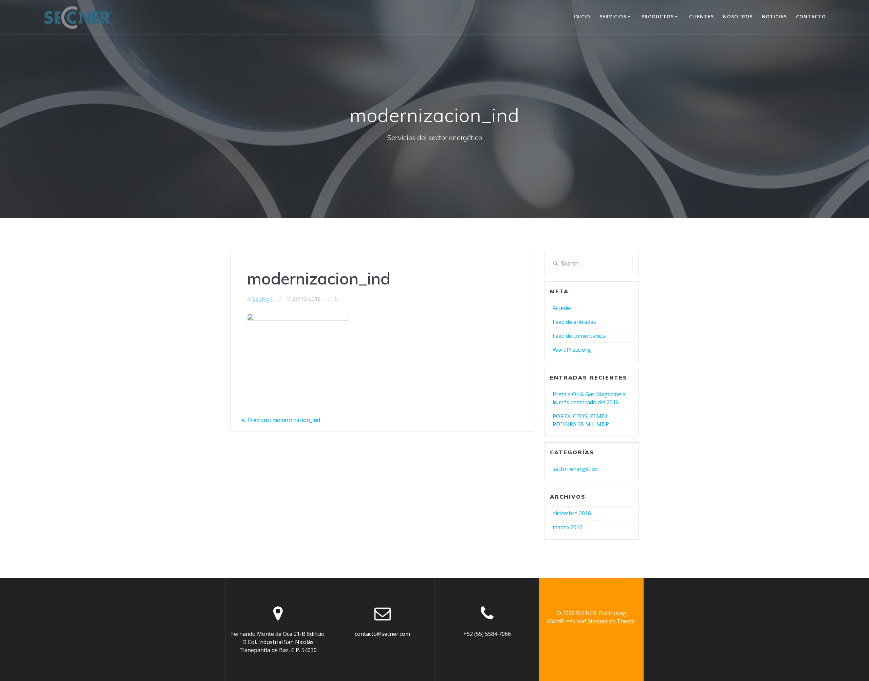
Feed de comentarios (579, 335)
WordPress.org (572, 349)
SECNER (262, 298)
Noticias (774, 16)
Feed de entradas (574, 322)
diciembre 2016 (572, 513)
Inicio (582, 16)
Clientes (701, 16)
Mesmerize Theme (611, 621)
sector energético (575, 469)
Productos (658, 16)
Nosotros (738, 16)
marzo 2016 (568, 527)
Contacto (811, 16)
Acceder (562, 308)
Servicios (612, 16)
